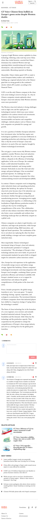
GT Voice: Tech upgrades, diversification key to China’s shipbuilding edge (23, 447)
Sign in (30, 1)
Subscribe (32, 3)
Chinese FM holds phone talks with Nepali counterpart (20, 491)
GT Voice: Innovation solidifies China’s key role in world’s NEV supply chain (24, 439)
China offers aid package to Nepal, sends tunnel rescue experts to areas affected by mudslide (20, 466)
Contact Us (4, 516)
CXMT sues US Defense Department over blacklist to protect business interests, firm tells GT (19, 471)
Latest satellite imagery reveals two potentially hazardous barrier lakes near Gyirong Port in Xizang (19, 460)
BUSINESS (4, 7)
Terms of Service (6, 518)
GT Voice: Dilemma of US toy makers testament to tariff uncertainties (23, 430)
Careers (21, 513)
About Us (4, 513)
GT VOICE (12, 7)
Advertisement (23, 516)
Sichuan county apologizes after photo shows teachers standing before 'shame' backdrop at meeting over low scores (20, 485)
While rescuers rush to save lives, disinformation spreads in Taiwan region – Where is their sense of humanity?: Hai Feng (19, 478)
